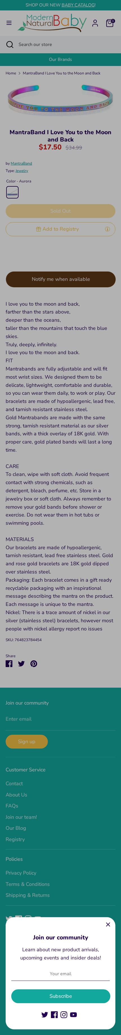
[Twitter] (44, 1014)
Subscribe (61, 996)
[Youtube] (73, 1014)
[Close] (108, 924)
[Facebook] (54, 1014)
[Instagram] (63, 1014)
